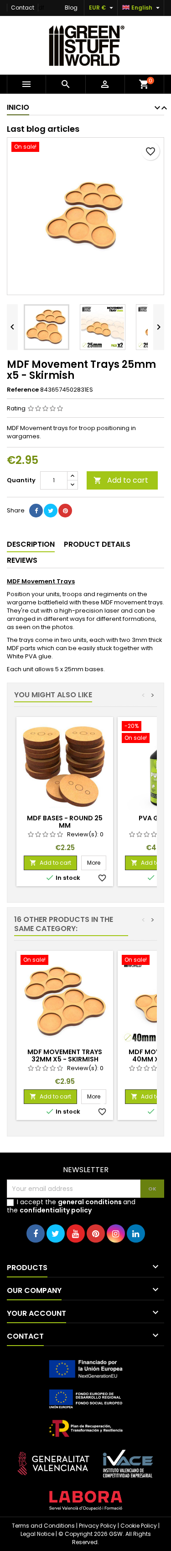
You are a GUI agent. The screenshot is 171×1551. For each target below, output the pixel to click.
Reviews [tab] (22, 560)
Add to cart (120, 480)
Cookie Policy (138, 1525)
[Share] (36, 510)
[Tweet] (50, 510)
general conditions (90, 1201)
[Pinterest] (65, 510)
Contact (22, 7)
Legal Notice (37, 1534)
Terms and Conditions (43, 1525)
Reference (23, 390)
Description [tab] (31, 544)
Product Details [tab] (97, 544)
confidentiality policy (56, 1210)
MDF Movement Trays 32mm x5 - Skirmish (64, 1055)
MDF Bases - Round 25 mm (65, 821)
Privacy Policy (97, 1525)
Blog (71, 7)
